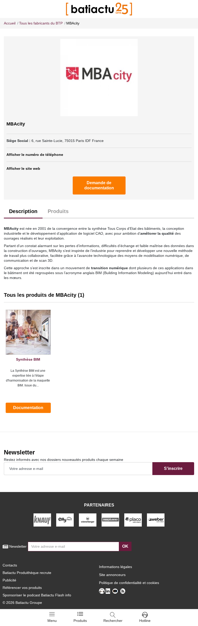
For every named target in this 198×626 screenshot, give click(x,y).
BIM (98, 273)
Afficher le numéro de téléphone (34, 155)
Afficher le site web (23, 168)
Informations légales (115, 567)
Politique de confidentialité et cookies (129, 583)
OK (125, 546)
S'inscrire (173, 468)
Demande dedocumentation (99, 185)
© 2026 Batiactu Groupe (22, 602)
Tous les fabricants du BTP (41, 23)
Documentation (28, 407)
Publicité (9, 580)
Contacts (10, 565)
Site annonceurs (112, 575)
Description (23, 211)
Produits (58, 211)
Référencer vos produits (22, 588)
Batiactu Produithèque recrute (27, 573)
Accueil (9, 23)
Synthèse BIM (28, 359)
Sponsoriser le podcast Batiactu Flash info (37, 595)
